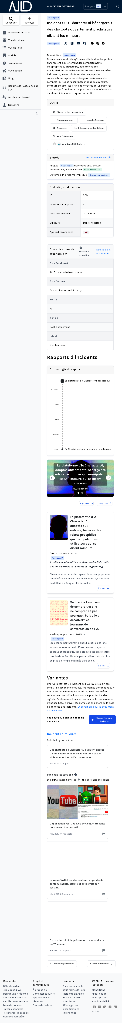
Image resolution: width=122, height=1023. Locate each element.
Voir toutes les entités (98, 157)
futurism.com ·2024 (61, 553)
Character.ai (66, 166)
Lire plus (101, 588)
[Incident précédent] (92, 43)
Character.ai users (92, 170)
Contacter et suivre (44, 993)
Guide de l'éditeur (43, 1005)
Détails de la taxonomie (103, 251)
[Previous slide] (52, 478)
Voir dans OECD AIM (72, 144)
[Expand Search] (115, 6)
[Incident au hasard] (98, 43)
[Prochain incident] (103, 43)
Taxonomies (69, 1012)
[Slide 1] (78, 493)
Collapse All (103, 503)
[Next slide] (108, 478)
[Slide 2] (82, 493)
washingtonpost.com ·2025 (66, 634)
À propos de (40, 989)
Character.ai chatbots (99, 175)
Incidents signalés (73, 993)
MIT (86, 232)
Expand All (84, 503)
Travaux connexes (13, 1008)
